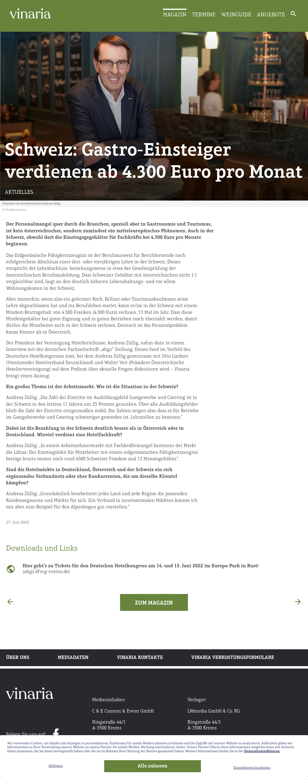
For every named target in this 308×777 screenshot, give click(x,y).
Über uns (17, 657)
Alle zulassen (152, 766)
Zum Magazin (154, 603)
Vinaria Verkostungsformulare (232, 657)
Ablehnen (56, 766)
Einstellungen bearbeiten (251, 768)
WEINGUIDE (236, 15)
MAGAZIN (174, 15)
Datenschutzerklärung (262, 751)
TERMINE (204, 15)
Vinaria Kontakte (140, 657)
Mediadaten (73, 657)
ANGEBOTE (271, 15)
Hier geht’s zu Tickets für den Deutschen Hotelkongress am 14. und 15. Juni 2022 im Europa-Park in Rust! (140, 569)
